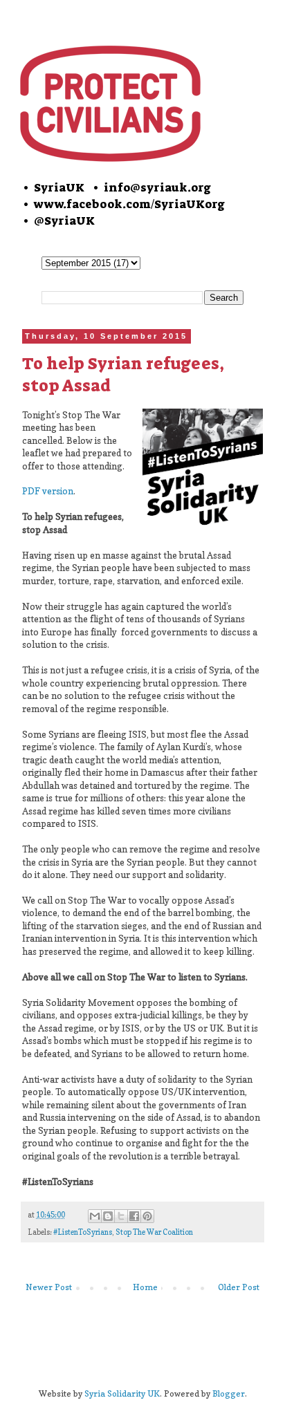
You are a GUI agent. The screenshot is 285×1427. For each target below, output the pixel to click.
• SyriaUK (52, 187)
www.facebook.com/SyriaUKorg (129, 204)
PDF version (47, 490)
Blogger (228, 1393)
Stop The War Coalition (154, 1232)
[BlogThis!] (108, 1216)
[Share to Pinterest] (147, 1216)
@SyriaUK (64, 220)
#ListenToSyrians (82, 1232)
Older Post (238, 1287)
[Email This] (95, 1216)
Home (145, 1287)
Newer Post (49, 1287)
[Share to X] (121, 1216)
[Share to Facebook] (134, 1216)
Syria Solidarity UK (122, 1393)
